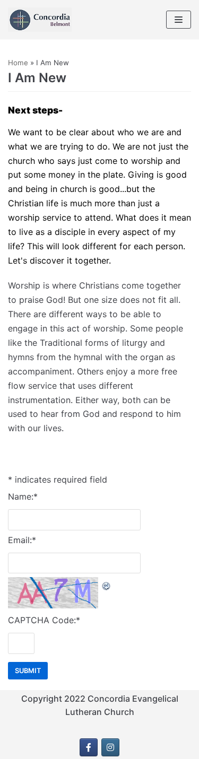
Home (18, 62)
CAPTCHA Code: (44, 620)
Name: (23, 496)
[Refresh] (107, 584)
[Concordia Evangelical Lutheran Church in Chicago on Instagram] (110, 747)
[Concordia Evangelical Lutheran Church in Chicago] (40, 19)
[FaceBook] (89, 747)
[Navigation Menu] (178, 20)
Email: (22, 540)
